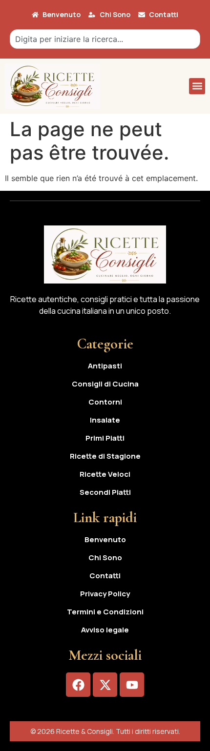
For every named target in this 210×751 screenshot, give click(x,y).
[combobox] (105, 39)
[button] (197, 86)
